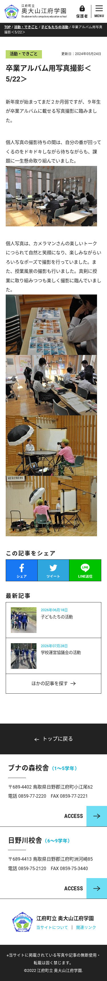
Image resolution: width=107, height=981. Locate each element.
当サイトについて (52, 927)
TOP (7, 27)
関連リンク (86, 927)
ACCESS (73, 816)
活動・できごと (26, 27)
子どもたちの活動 (54, 27)
